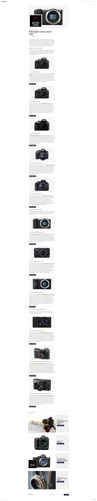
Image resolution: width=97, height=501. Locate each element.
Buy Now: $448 (32, 244)
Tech (62, 419)
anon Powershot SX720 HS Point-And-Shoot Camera (46, 395)
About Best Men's (3, 499)
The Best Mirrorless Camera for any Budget (62, 460)
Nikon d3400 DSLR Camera (46, 103)
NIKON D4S (59, 442)
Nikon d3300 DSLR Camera (34, 135)
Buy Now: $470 (32, 83)
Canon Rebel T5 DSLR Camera (47, 195)
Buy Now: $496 (32, 115)
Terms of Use (11, 499)
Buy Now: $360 (32, 176)
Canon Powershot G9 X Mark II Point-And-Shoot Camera (38, 363)
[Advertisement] (61, 42)
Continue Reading (60, 425)
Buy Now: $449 (32, 375)
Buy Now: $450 (32, 274)
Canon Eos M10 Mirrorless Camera (46, 263)
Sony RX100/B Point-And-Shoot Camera (46, 332)
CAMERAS (58, 419)
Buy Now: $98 (32, 306)
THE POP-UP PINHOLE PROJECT (62, 479)
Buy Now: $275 (32, 406)
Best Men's (4, 1)
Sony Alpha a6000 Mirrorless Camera (47, 294)
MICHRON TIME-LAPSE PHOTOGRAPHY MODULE (62, 422)
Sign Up (32, 494)
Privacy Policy (7, 499)
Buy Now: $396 (32, 145)
